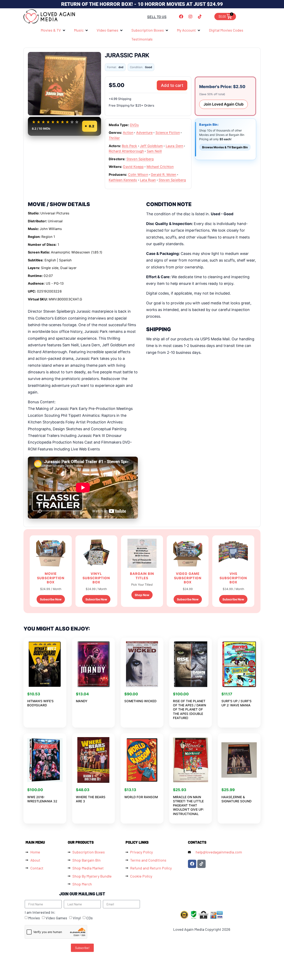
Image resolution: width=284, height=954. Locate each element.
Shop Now (142, 595)
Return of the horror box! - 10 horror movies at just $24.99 (142, 4)
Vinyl (77, 918)
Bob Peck (129, 146)
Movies (34, 918)
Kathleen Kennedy (123, 180)
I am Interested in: (40, 912)
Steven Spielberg (140, 159)
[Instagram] (190, 16)
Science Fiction (168, 132)
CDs (89, 918)
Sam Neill (154, 151)
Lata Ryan (148, 180)
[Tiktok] (200, 16)
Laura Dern (174, 146)
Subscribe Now (51, 599)
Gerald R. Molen (163, 174)
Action (128, 132)
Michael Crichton (160, 167)
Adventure (144, 132)
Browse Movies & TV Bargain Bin (225, 147)
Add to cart (172, 85)
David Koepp (133, 167)
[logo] (49, 16)
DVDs (134, 125)
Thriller (114, 138)
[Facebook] (181, 16)
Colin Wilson (138, 174)
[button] (53, 30)
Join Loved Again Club (223, 104)
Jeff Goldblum (151, 146)
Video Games (56, 918)
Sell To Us (157, 16)
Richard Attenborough (126, 151)
